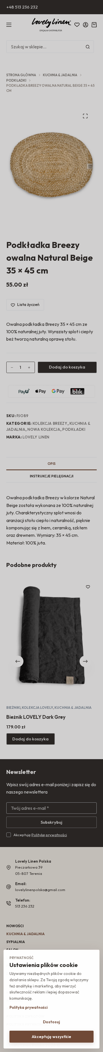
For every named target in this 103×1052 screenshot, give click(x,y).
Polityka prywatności (28, 1007)
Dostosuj (51, 1021)
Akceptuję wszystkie (51, 1036)
